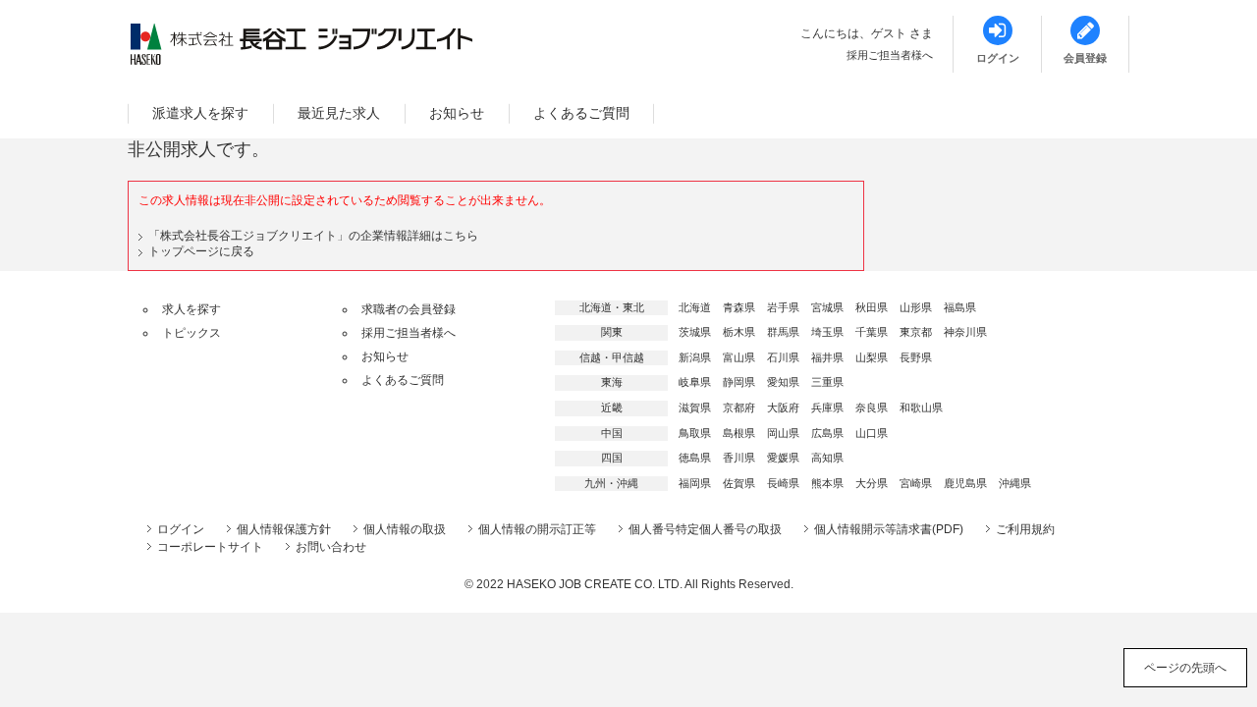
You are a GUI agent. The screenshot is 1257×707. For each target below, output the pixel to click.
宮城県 (827, 307)
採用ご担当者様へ (890, 55)
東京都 (916, 332)
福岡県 (695, 483)
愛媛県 (783, 457)
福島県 (960, 307)
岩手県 (783, 307)
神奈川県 (965, 332)
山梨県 (871, 357)
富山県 (739, 357)
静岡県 (739, 382)
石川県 (783, 357)
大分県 (871, 483)
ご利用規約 (1025, 529)
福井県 (827, 357)
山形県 (916, 307)
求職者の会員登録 (408, 309)
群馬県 (783, 332)
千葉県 (871, 332)
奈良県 (871, 407)
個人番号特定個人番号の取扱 (705, 529)
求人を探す (191, 309)
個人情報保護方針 (284, 529)
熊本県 (827, 483)
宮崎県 (916, 483)
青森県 (739, 307)
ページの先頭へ (1185, 668)
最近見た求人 (339, 113)
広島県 (827, 433)
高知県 (827, 457)
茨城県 (695, 332)
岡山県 (783, 433)
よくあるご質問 (581, 113)
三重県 (827, 382)
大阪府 (783, 407)
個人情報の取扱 (404, 529)
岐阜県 (695, 382)
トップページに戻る (201, 251)
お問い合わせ (331, 547)
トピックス (191, 333)
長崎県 (783, 483)
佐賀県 (739, 483)
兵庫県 (827, 407)
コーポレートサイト (210, 547)
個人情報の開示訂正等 (537, 529)
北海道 (695, 307)
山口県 (871, 433)
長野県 (916, 357)
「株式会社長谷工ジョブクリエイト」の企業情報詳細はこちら (313, 236)
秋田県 (871, 307)
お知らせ (456, 113)
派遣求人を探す (200, 113)
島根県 (739, 433)
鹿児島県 (965, 483)
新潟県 (695, 357)
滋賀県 (695, 407)
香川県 (739, 457)
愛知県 (783, 382)
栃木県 (739, 332)
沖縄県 (1015, 483)
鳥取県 (695, 433)
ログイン (180, 529)
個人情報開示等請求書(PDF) (888, 529)
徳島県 (695, 457)
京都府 (739, 407)
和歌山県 (921, 407)
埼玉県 (827, 332)
